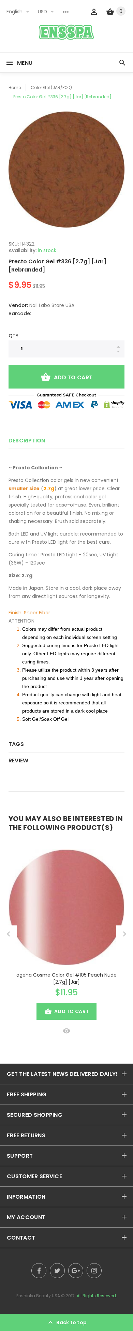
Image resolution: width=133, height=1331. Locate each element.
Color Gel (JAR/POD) (51, 87)
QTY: (14, 335)
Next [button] (124, 933)
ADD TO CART (73, 377)
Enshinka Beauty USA (38, 1296)
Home (15, 87)
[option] (66, 170)
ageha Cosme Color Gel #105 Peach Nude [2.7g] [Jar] (66, 978)
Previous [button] (8, 933)
